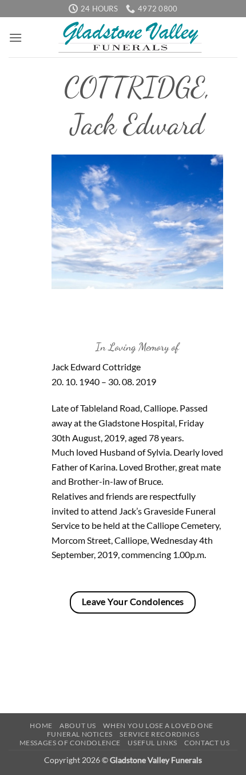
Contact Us (206, 742)
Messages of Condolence (70, 742)
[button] (15, 37)
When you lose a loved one (158, 725)
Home (41, 725)
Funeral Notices (80, 734)
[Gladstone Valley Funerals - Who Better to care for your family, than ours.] (130, 37)
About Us (77, 725)
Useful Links (152, 742)
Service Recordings (159, 734)
